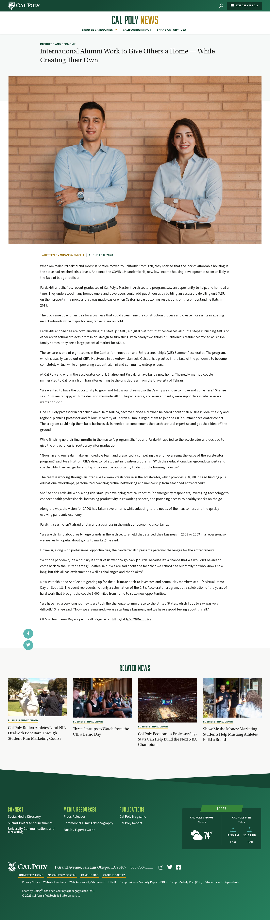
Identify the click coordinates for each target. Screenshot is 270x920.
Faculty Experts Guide (79, 830)
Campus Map (89, 875)
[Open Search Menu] (221, 6)
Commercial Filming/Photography (88, 823)
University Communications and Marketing (31, 831)
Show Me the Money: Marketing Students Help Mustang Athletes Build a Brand (230, 734)
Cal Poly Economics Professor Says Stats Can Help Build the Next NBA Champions (167, 739)
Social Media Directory (24, 817)
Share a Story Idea (171, 30)
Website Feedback (54, 882)
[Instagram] (160, 867)
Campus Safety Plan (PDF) (186, 882)
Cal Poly (135, 19)
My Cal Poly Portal (62, 875)
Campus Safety (114, 875)
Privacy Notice (31, 882)
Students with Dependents (222, 882)
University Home (31, 875)
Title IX (112, 882)
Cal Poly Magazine (133, 817)
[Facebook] (178, 867)
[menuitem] (100, 29)
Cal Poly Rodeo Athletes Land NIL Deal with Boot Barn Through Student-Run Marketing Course (37, 733)
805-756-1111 (141, 867)
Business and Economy (23, 720)
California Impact (137, 30)
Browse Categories (97, 30)
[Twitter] (170, 867)
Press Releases (75, 817)
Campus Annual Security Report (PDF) (143, 882)
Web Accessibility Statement (87, 882)
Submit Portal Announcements (30, 823)
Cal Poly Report (131, 823)
